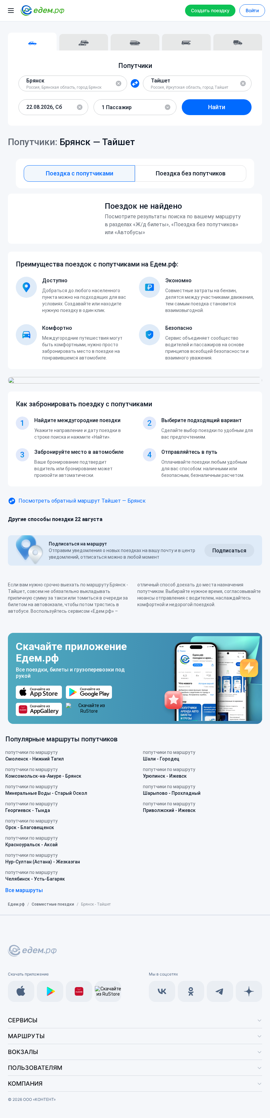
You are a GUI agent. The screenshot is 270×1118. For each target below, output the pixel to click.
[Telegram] (220, 991)
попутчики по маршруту (34, 755)
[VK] (162, 991)
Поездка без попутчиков (191, 173)
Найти (216, 107)
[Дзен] (249, 991)
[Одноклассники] (191, 991)
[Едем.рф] (42, 10)
